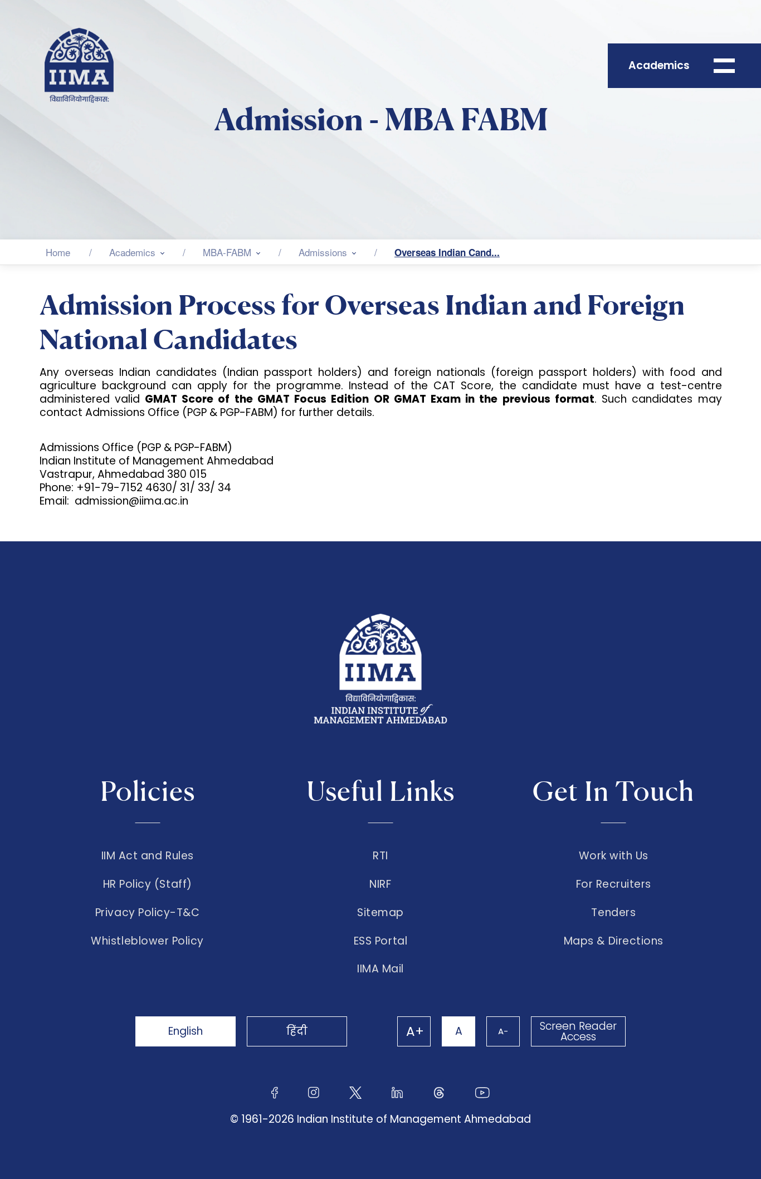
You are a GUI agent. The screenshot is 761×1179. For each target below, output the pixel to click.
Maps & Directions (614, 941)
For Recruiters (613, 884)
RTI (380, 856)
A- (503, 1031)
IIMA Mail (380, 969)
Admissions (323, 252)
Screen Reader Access (578, 1031)
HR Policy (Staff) (147, 884)
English (185, 1031)
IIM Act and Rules (147, 856)
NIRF (380, 884)
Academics (132, 252)
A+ (415, 1031)
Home (58, 252)
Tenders (613, 912)
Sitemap (380, 912)
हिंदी (297, 1031)
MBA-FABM (227, 252)
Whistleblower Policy (147, 941)
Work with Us (613, 856)
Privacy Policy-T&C (147, 912)
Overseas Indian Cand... (447, 252)
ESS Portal (380, 941)
